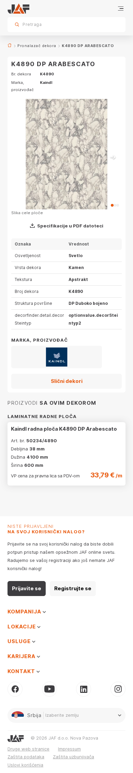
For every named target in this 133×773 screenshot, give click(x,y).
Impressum (69, 749)
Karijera (22, 656)
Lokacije (22, 626)
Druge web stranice (28, 749)
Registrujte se (72, 588)
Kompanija (25, 611)
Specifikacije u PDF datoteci (70, 225)
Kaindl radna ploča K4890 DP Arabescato (64, 429)
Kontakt (22, 671)
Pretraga (108, 24)
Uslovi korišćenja (25, 765)
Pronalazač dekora (36, 45)
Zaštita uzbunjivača (73, 756)
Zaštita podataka (26, 756)
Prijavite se (26, 588)
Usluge (20, 641)
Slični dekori (67, 381)
